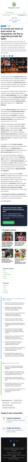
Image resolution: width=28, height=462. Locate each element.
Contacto (19, 452)
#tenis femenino (5, 402)
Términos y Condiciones (12, 452)
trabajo (5, 289)
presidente (5, 292)
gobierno (5, 285)
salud (4, 287)
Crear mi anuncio (8, 222)
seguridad (5, 291)
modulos (5, 272)
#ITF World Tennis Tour (16, 402)
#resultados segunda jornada (8, 407)
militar (4, 276)
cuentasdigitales (7, 274)
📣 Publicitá (15, 18)
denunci (5, 278)
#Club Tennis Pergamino (7, 405)
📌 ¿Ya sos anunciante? (14, 20)
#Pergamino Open (18, 400)
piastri (4, 270)
